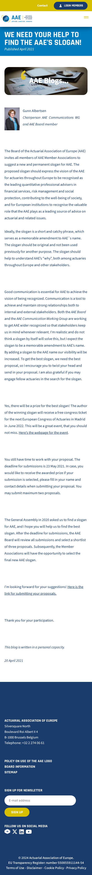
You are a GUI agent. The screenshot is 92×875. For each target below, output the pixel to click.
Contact (42, 6)
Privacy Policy (76, 868)
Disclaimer (34, 868)
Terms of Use (15, 868)
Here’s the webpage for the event (43, 432)
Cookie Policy (54, 868)
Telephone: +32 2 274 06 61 (24, 742)
